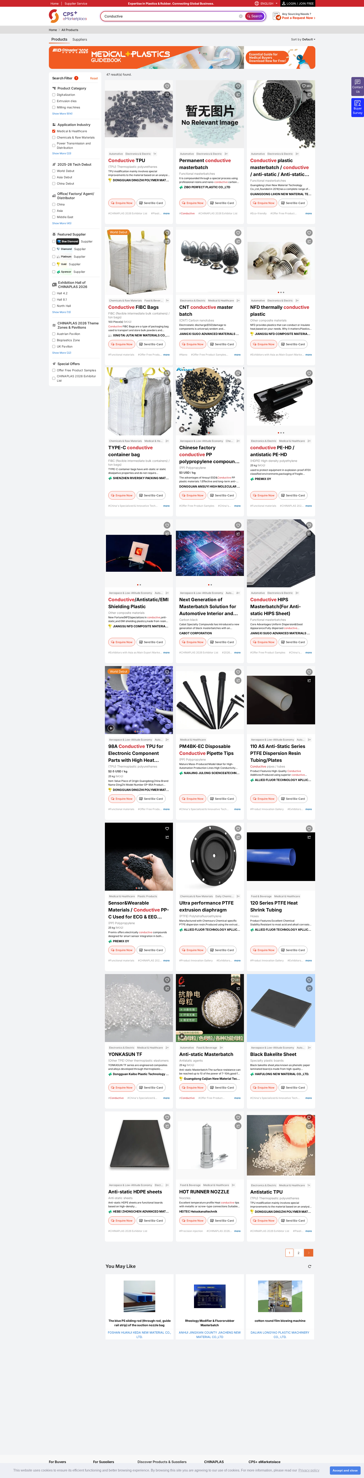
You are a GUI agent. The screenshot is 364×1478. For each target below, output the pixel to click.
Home (55, 3)
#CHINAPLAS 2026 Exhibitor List (128, 213)
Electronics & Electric (138, 153)
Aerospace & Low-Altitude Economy (201, 440)
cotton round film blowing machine (280, 1320)
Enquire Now (124, 203)
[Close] (241, 16)
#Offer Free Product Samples (208, 354)
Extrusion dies (66, 101)
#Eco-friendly (258, 213)
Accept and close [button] (345, 1470)
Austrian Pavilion (68, 334)
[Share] (167, 94)
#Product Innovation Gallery (267, 809)
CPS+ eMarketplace (264, 1462)
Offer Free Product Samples (76, 370)
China (61, 204)
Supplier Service (76, 3)
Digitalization (66, 94)
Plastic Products (147, 896)
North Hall (64, 306)
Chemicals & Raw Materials (76, 137)
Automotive (116, 153)
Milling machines (68, 107)
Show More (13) (61, 312)
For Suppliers (103, 1462)
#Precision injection (191, 1231)
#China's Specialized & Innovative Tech (131, 505)
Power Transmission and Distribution (74, 145)
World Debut (66, 171)
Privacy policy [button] (308, 1470)
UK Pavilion (65, 346)
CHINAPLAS (214, 1462)
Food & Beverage (154, 300)
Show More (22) (61, 352)
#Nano (183, 354)
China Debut (65, 183)
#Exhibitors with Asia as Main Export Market (276, 354)
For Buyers (57, 1462)
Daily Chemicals (225, 896)
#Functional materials (121, 354)
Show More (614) (62, 113)
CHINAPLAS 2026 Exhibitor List (76, 378)
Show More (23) (61, 153)
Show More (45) (61, 223)
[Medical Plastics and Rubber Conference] (182, 57)
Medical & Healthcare (72, 131)
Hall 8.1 (62, 299)
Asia (60, 210)
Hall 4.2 (62, 293)
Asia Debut (64, 177)
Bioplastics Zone (68, 340)
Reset (94, 78)
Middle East (65, 217)
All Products (70, 30)
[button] (278, 292)
